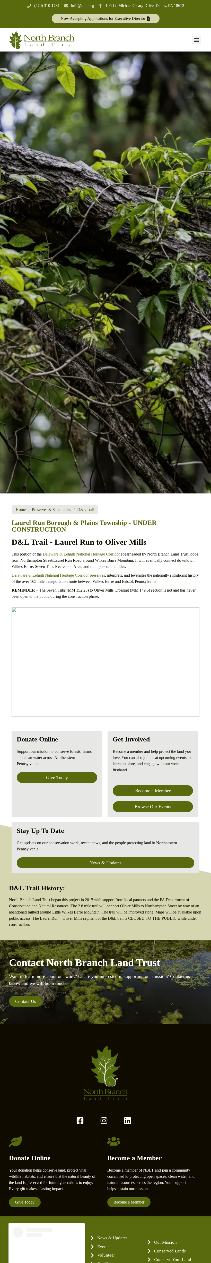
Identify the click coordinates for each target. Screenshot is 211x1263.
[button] (196, 40)
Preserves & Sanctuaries (51, 509)
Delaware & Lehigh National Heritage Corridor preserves (58, 575)
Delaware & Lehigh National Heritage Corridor (81, 554)
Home (21, 509)
